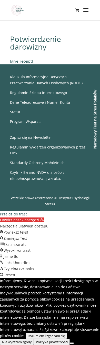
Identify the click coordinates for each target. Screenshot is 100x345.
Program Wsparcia (26, 121)
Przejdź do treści (14, 214)
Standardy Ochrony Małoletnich (37, 162)
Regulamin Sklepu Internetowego (38, 92)
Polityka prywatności (52, 342)
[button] (22, 219)
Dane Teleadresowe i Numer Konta (40, 102)
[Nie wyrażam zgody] (72, 343)
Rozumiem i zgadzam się (46, 336)
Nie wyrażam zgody (17, 342)
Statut (15, 111)
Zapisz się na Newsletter (31, 137)
